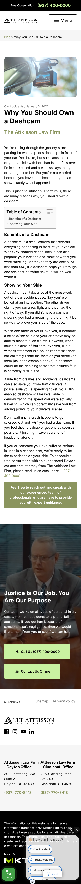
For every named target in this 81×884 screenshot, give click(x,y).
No (33, 455)
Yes (47, 455)
